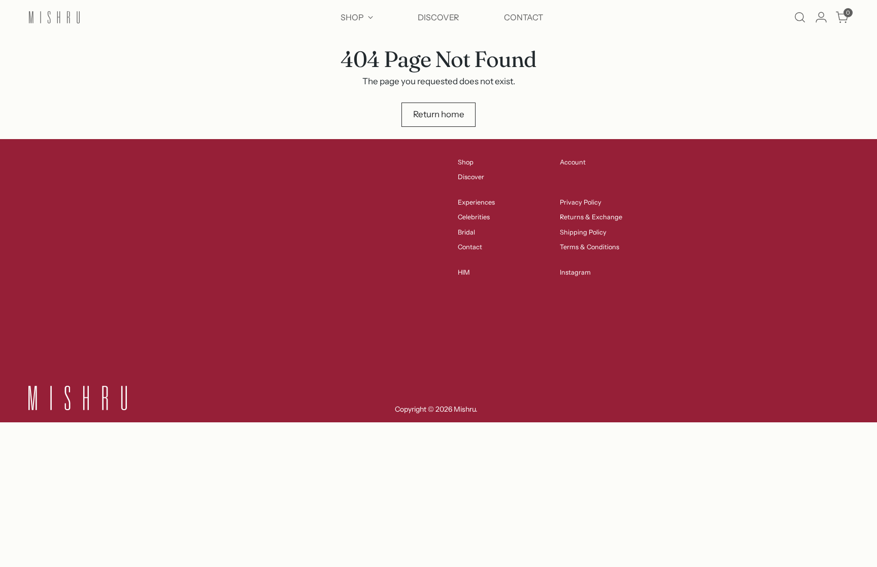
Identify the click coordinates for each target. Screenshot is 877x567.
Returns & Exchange (591, 217)
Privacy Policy (580, 202)
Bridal (466, 232)
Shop (466, 162)
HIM (464, 272)
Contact (470, 247)
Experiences (476, 202)
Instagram (575, 272)
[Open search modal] (800, 17)
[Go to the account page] (821, 17)
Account (573, 162)
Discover (471, 177)
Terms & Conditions (589, 247)
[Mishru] (54, 17)
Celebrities (474, 217)
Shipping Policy (583, 232)
